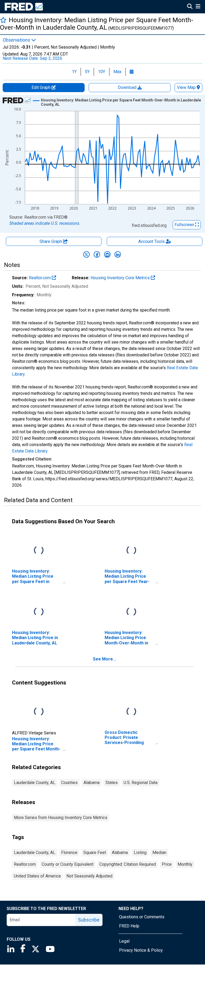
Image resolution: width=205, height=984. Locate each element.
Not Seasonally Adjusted (89, 876)
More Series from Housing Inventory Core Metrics (60, 817)
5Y (87, 71)
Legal (124, 941)
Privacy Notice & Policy (141, 950)
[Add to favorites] (3, 20)
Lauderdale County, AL (34, 782)
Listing (140, 852)
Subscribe (89, 920)
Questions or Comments (141, 916)
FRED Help (129, 925)
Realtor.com (40, 277)
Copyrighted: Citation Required (127, 864)
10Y (101, 71)
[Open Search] (190, 7)
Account (151, 241)
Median (159, 852)
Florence (69, 852)
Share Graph (51, 241)
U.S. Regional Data (140, 782)
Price (167, 864)
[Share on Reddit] (107, 254)
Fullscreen (185, 224)
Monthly (185, 864)
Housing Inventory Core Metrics (120, 277)
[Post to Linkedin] (118, 254)
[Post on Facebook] (97, 254)
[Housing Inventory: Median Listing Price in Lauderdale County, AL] (38, 612)
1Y (74, 71)
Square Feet (94, 852)
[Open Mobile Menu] (198, 7)
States (111, 782)
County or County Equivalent (67, 864)
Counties (69, 782)
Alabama (92, 782)
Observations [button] (17, 40)
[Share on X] (86, 254)
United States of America (37, 876)
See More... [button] (104, 659)
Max (117, 71)
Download (127, 87)
